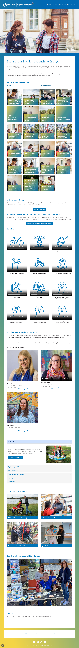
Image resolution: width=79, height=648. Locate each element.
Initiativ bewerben (39, 209)
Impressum (43, 645)
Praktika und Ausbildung (16, 474)
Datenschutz (49, 645)
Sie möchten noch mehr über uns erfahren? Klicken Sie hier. (39, 634)
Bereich (9, 85)
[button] (71, 582)
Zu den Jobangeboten (16, 457)
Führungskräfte (13, 470)
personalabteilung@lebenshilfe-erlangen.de (54, 388)
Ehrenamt (11, 482)
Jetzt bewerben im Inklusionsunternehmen (39, 223)
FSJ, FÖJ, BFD (12, 478)
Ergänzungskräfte (14, 467)
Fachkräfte (11, 442)
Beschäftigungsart (46, 85)
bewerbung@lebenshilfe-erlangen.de (17, 389)
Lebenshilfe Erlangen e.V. (19, 4)
